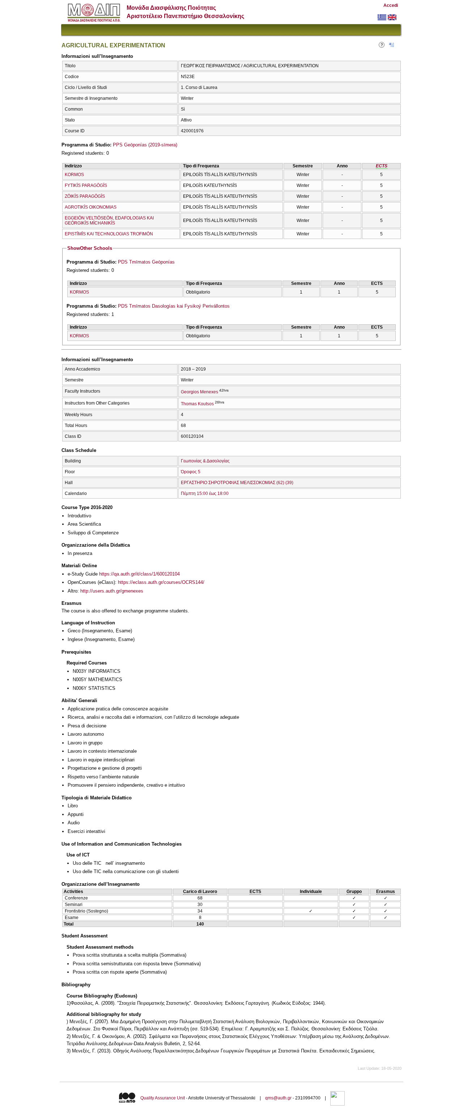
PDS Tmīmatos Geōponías (146, 262)
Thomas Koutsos (197, 403)
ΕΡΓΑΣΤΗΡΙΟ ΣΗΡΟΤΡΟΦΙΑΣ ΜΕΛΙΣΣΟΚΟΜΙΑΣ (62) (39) (237, 482)
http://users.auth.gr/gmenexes (111, 591)
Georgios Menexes (199, 391)
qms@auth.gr (278, 1098)
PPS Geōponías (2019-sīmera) (145, 145)
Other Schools (89, 248)
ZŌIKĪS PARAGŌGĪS (85, 196)
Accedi (390, 5)
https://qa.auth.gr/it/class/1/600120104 (139, 574)
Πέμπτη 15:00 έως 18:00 (205, 493)
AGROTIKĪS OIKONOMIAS (90, 207)
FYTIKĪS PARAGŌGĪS (86, 185)
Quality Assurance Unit (162, 1098)
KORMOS (74, 174)
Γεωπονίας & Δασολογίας (205, 460)
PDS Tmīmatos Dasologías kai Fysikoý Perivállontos (174, 306)
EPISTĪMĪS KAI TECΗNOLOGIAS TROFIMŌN (109, 233)
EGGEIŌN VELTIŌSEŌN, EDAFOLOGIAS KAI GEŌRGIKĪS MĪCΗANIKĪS (109, 220)
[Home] (94, 20)
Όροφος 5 (190, 471)
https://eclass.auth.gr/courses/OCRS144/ (161, 582)
